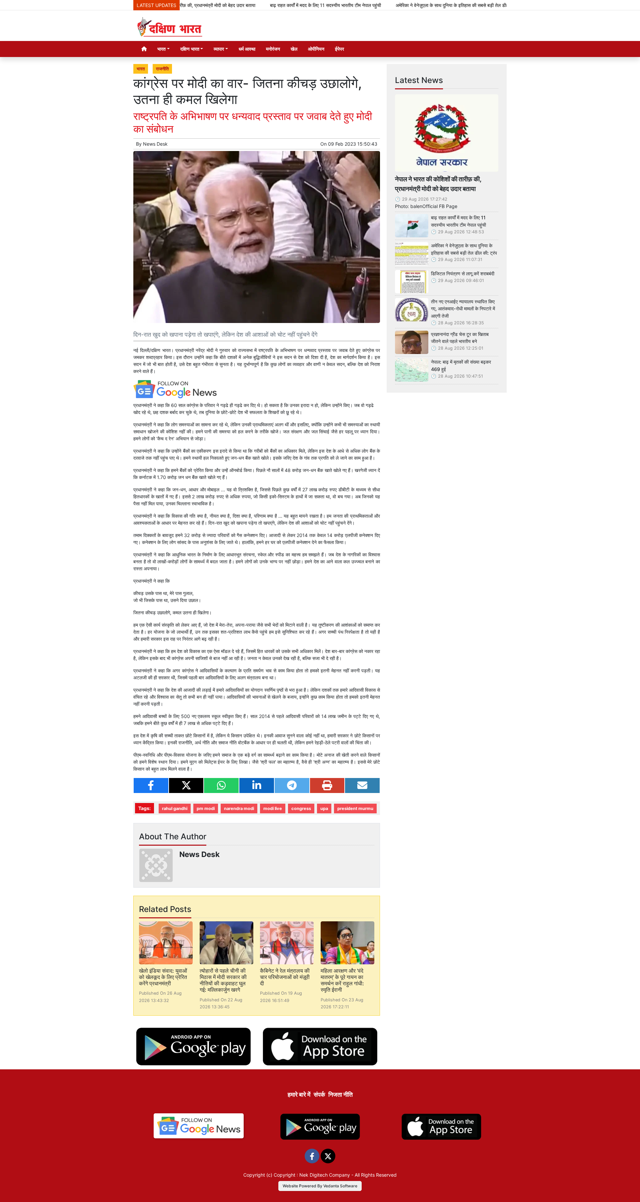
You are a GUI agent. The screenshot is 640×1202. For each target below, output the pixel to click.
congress (301, 808)
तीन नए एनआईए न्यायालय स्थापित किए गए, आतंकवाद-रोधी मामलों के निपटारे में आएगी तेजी (463, 309)
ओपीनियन (316, 49)
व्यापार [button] (219, 49)
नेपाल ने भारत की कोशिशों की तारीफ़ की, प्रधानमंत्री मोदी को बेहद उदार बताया (438, 184)
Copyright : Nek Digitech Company (312, 1175)
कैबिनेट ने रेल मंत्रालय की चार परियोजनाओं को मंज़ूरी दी (285, 977)
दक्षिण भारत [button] (189, 49)
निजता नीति (340, 1094)
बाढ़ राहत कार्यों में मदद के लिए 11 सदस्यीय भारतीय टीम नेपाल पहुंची (284, 5)
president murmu (355, 808)
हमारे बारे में (299, 1094)
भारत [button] (161, 49)
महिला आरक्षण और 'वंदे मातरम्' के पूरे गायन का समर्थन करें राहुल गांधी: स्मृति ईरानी (342, 980)
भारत (141, 68)
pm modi (206, 808)
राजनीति (162, 68)
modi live (272, 808)
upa (324, 808)
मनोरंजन (273, 49)
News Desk (155, 144)
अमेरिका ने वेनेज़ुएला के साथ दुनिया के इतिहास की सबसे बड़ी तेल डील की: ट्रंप (419, 5)
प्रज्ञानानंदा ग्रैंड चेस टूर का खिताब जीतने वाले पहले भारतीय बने (460, 337)
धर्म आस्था (247, 49)
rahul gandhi (174, 808)
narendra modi (239, 808)
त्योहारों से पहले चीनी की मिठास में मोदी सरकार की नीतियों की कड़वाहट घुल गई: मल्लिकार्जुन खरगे (223, 980)
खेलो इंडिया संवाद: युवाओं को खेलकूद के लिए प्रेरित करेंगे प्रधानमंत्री (163, 977)
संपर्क (319, 1094)
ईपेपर (339, 49)
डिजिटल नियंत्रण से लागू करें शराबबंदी (462, 273)
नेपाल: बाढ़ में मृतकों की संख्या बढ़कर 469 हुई (461, 365)
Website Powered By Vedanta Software (320, 1185)
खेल (294, 49)
